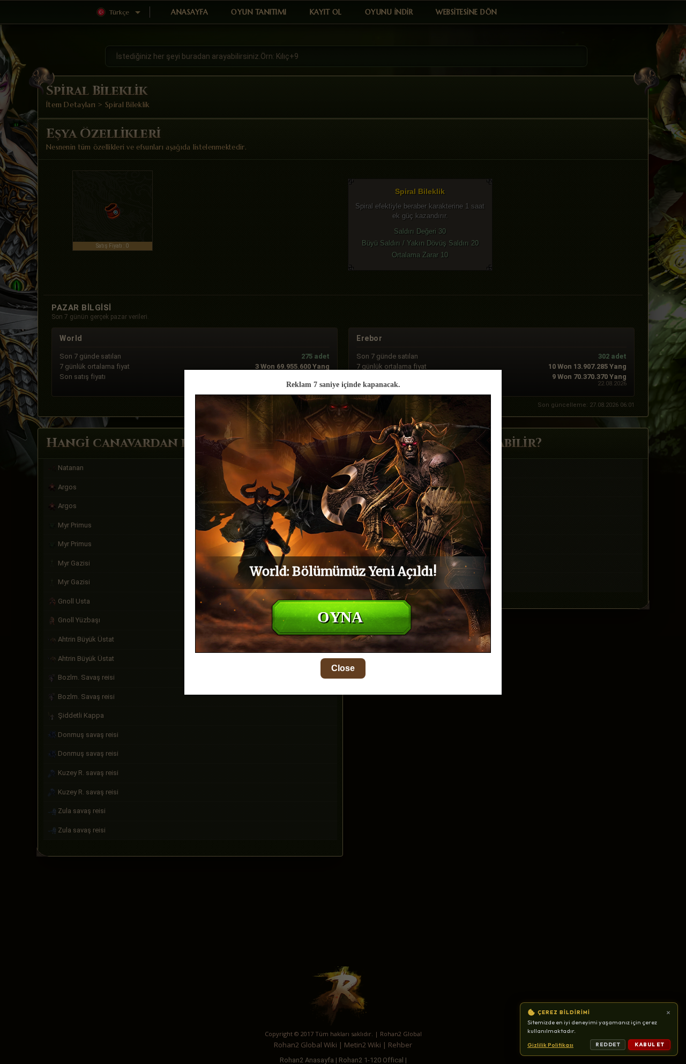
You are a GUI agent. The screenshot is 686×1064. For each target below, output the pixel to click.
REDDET (607, 1044)
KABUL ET (649, 1044)
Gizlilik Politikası (550, 1044)
